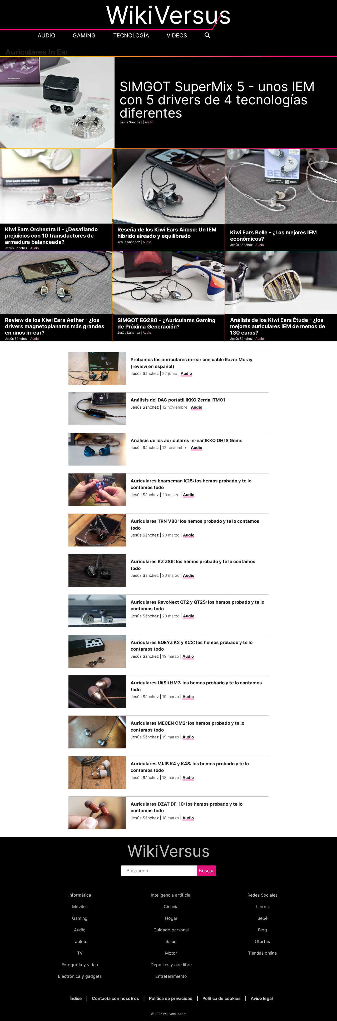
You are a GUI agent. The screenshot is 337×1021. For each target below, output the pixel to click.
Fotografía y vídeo (80, 964)
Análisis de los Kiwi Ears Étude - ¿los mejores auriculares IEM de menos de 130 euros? (277, 326)
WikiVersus (168, 851)
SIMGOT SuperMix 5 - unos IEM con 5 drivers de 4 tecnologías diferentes (217, 100)
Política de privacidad (170, 998)
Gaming (84, 35)
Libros (262, 906)
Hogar (171, 918)
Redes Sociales (262, 895)
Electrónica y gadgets (80, 976)
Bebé (262, 918)
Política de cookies (221, 998)
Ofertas (262, 941)
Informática (79, 895)
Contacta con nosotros (115, 998)
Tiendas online (262, 953)
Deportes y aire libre (171, 964)
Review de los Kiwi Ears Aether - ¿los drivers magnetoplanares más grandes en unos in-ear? (54, 326)
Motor (171, 953)
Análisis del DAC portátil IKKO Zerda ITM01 (178, 400)
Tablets (80, 941)
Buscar (206, 870)
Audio (46, 35)
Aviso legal (262, 998)
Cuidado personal (171, 929)
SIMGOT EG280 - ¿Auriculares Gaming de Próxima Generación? (166, 323)
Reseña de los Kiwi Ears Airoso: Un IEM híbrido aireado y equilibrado (166, 232)
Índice (76, 998)
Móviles (79, 906)
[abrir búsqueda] (207, 35)
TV (80, 953)
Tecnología (131, 35)
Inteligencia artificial (171, 895)
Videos (177, 35)
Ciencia (171, 906)
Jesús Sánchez (131, 122)
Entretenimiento (171, 976)
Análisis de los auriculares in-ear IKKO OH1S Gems (186, 440)
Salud (171, 941)
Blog (262, 929)
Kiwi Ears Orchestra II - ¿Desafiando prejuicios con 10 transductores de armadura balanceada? (51, 235)
